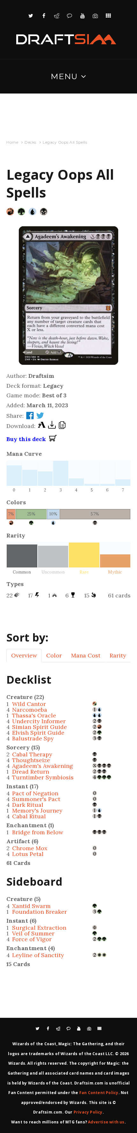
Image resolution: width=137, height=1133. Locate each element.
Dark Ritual (27, 804)
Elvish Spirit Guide (38, 732)
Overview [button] (24, 655)
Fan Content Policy (99, 1092)
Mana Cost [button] (85, 655)
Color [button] (54, 655)
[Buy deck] (53, 439)
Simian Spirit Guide (39, 727)
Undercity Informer (39, 721)
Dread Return (30, 771)
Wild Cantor (29, 704)
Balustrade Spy (33, 738)
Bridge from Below (37, 832)
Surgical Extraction (39, 927)
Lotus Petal (28, 854)
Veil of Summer (33, 933)
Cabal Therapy (32, 754)
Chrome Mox (29, 848)
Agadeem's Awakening (42, 765)
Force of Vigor (32, 939)
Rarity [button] (118, 655)
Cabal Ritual (29, 816)
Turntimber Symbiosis (43, 777)
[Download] (52, 426)
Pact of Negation (35, 793)
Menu (64, 76)
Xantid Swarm (31, 906)
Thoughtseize (31, 760)
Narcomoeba (29, 709)
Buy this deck (27, 439)
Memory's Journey (37, 810)
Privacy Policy (88, 1112)
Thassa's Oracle (34, 715)
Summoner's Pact (36, 799)
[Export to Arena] (42, 426)
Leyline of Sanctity (38, 955)
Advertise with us (106, 1122)
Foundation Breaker (39, 911)
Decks (30, 142)
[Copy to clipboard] (62, 426)
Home (12, 142)
